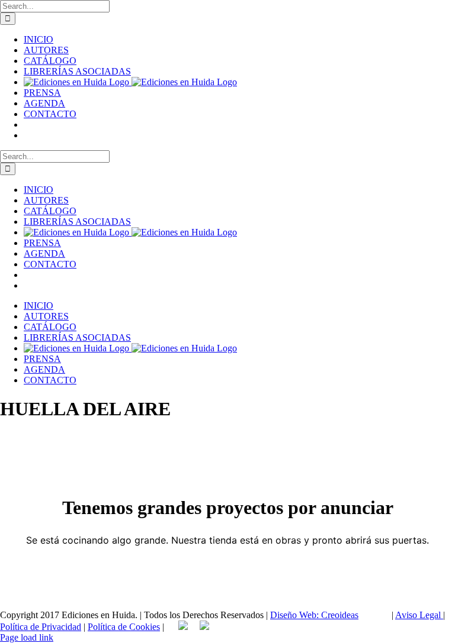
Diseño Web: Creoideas (314, 615)
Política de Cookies (124, 627)
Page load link (26, 637)
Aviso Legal (419, 615)
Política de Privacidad (40, 627)
